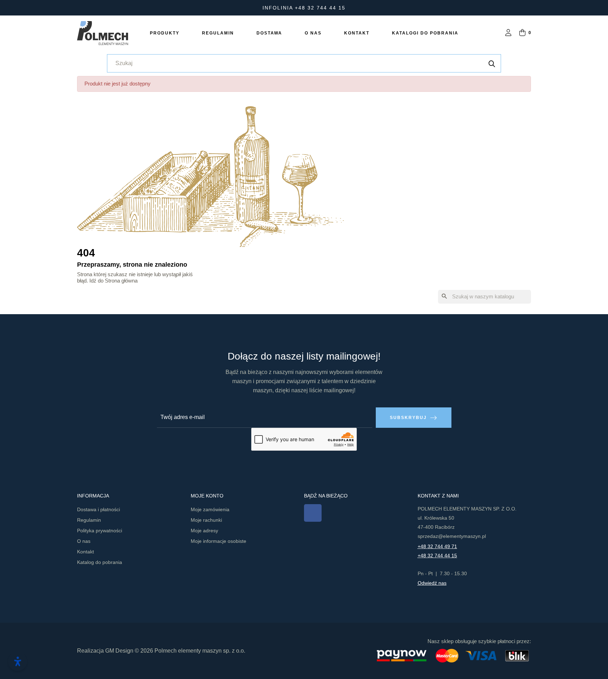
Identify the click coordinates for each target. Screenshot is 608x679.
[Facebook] (313, 513)
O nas (83, 541)
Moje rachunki (206, 520)
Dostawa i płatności (98, 509)
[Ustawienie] (508, 33)
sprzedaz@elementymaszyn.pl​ (452, 536)
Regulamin (89, 520)
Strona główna (121, 281)
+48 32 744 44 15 (437, 555)
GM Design (119, 651)
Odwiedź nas (432, 583)
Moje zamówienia (210, 509)
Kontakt (85, 551)
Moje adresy (204, 530)
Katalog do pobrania (99, 562)
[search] (492, 63)
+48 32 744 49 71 (437, 546)
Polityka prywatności (99, 530)
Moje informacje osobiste (218, 541)
